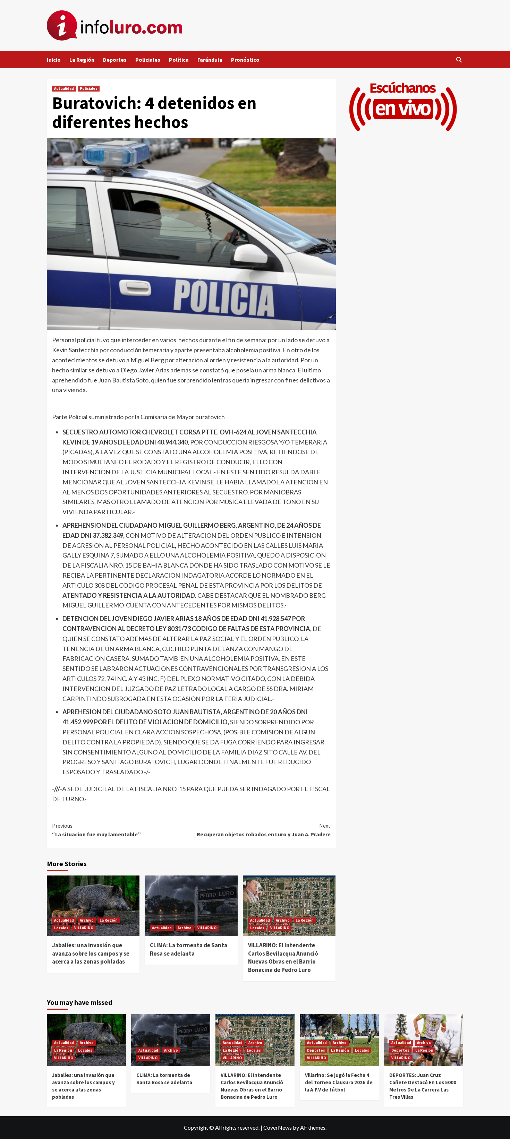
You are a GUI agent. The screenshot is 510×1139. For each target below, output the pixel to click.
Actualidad (64, 88)
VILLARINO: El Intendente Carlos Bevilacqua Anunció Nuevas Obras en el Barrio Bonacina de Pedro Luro (283, 957)
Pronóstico (245, 59)
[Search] (458, 60)
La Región (81, 59)
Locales (61, 927)
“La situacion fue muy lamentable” (96, 830)
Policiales (147, 59)
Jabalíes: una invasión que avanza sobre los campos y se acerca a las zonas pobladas (90, 953)
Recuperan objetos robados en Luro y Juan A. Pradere (263, 830)
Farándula (209, 59)
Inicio (54, 59)
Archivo (87, 920)
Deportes (115, 59)
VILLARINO (83, 927)
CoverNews (277, 1127)
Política (179, 59)
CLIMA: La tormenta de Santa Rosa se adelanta (188, 949)
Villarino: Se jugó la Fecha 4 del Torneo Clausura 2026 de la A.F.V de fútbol (339, 1082)
